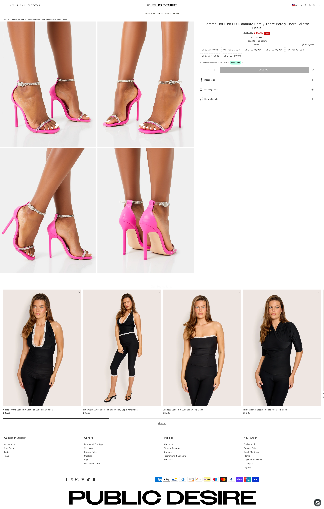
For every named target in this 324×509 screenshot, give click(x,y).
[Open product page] (42, 348)
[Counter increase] (214, 70)
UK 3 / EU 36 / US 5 (210, 50)
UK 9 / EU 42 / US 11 (232, 56)
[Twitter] (71, 479)
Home (6, 19)
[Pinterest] (83, 479)
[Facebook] (66, 479)
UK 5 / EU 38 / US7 (253, 50)
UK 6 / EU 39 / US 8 (274, 50)
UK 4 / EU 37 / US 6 (231, 50)
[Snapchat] (94, 479)
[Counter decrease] (203, 70)
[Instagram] (77, 479)
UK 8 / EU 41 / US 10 (210, 56)
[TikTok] (88, 479)
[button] (5, 5)
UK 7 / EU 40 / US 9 (296, 50)
